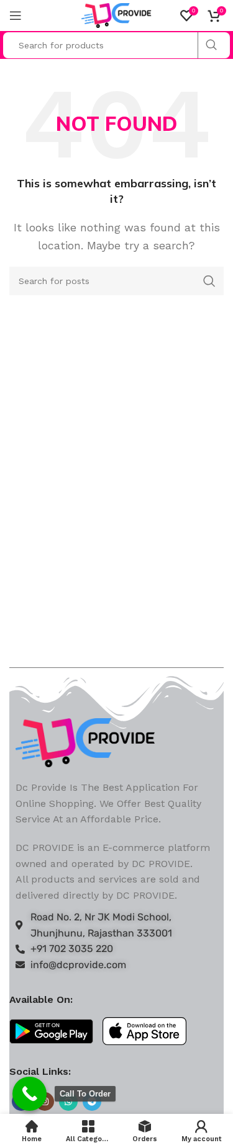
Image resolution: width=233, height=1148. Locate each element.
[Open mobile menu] (15, 15)
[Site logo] (116, 14)
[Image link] (85, 741)
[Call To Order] (29, 1094)
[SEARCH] (211, 45)
